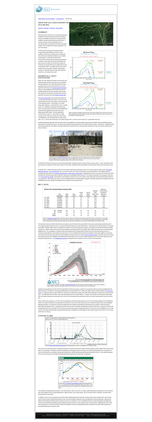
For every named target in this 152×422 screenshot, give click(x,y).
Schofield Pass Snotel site (61, 238)
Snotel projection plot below (59, 87)
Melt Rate (52, 28)
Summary (40, 28)
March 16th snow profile (47, 176)
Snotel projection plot (60, 95)
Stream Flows (59, 28)
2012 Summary (60, 18)
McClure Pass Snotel (62, 157)
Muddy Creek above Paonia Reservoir (57, 345)
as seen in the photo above (90, 234)
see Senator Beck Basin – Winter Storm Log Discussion (69, 173)
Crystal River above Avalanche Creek (73, 383)
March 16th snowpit (45, 98)
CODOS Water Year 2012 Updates (46, 18)
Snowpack (46, 28)
